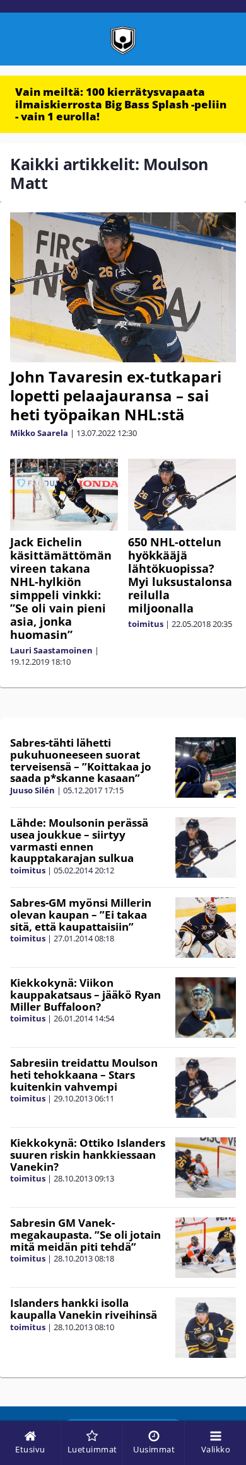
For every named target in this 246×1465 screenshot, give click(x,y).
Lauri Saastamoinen (51, 650)
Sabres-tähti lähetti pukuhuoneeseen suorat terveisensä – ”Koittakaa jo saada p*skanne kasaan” (80, 760)
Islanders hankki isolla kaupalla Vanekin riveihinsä (83, 1309)
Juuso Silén (32, 790)
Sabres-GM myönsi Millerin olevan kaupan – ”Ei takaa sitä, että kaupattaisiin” (80, 914)
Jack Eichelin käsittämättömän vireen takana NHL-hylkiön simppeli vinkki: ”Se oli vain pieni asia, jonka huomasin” (61, 588)
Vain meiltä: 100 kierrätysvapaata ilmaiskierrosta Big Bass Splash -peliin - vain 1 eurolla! (120, 104)
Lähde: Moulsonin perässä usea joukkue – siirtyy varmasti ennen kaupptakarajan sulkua (79, 840)
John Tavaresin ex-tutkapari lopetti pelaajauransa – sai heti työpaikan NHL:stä (115, 395)
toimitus (145, 623)
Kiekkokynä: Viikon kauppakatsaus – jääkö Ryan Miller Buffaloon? (85, 994)
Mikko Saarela (39, 433)
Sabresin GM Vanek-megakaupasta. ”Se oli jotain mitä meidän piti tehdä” (85, 1234)
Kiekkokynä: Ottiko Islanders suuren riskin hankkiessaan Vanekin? (87, 1154)
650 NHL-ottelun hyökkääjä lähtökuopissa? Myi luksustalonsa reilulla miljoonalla (180, 575)
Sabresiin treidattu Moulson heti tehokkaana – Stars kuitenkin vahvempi (84, 1074)
